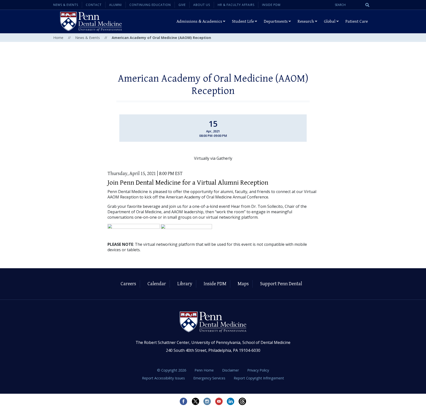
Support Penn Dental (281, 284)
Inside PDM (271, 5)
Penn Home (205, 370)
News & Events (65, 5)
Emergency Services (209, 378)
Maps (243, 284)
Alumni (115, 5)
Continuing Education (150, 5)
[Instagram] (207, 401)
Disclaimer (231, 370)
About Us (201, 5)
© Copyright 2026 (171, 370)
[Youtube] (219, 401)
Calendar (156, 284)
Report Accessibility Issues (164, 378)
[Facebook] (183, 401)
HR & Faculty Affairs (236, 5)
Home (58, 37)
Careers (128, 284)
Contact (94, 5)
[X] (195, 401)
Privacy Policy (258, 370)
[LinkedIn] (231, 401)
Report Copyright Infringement (259, 378)
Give (182, 5)
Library (184, 284)
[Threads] (243, 401)
